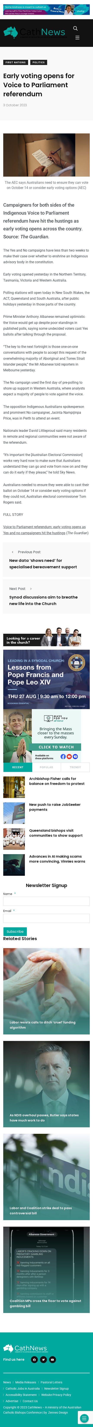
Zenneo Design (58, 1412)
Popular (46, 767)
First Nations (16, 62)
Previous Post (29, 552)
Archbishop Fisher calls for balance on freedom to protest (57, 781)
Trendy (75, 767)
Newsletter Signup (56, 1388)
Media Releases (25, 1382)
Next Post (17, 588)
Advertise (12, 1401)
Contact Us (30, 1401)
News (7, 1382)
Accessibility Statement (21, 1395)
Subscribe (15, 931)
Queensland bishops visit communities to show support (56, 833)
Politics (39, 62)
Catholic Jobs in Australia (23, 1388)
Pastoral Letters (51, 1382)
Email (9, 911)
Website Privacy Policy (56, 1395)
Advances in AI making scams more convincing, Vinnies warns (57, 859)
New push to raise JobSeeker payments (55, 807)
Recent (17, 767)
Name (9, 894)
